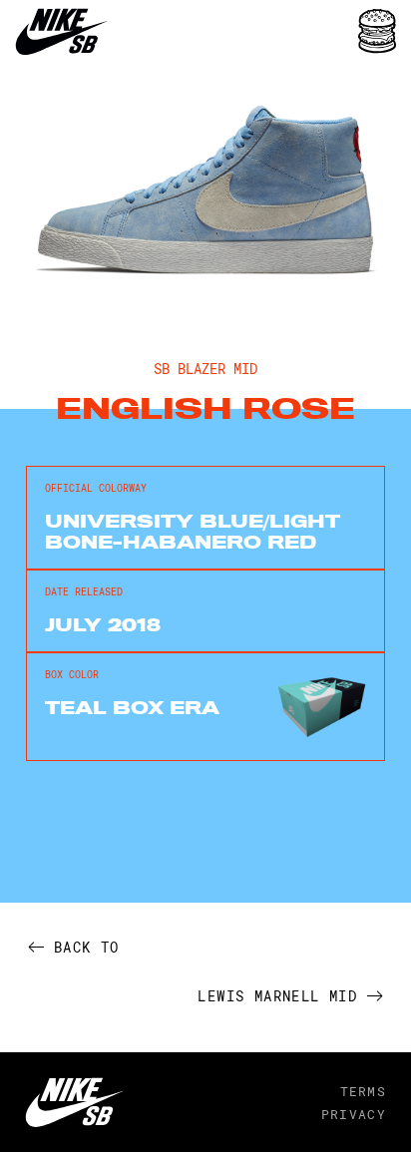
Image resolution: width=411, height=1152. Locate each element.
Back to (87, 947)
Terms (363, 1091)
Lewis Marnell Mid (277, 995)
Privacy (353, 1114)
